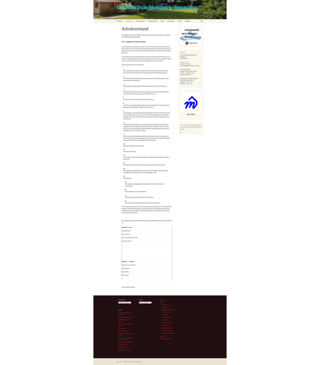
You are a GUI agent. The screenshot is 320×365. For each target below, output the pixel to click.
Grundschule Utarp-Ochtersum (126, 317)
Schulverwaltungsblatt (166, 330)
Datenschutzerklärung (165, 339)
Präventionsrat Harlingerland (125, 342)
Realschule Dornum (123, 345)
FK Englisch (166, 320)
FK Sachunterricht (167, 317)
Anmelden (187, 21)
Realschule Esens (122, 347)
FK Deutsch (166, 312)
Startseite (119, 21)
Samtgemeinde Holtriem (124, 350)
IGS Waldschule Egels (123, 331)
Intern (161, 302)
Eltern (162, 21)
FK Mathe (165, 314)
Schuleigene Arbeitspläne (167, 310)
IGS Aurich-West (122, 328)
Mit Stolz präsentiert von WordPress (133, 361)
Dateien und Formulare (167, 323)
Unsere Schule (129, 21)
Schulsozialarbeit (152, 21)
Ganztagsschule (140, 21)
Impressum (162, 336)
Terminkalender (165, 307)
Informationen (164, 305)
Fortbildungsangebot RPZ (167, 333)
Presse (180, 21)
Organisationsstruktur (166, 328)
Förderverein (171, 21)
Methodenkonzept (166, 325)
